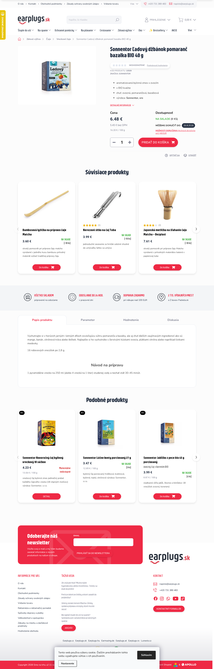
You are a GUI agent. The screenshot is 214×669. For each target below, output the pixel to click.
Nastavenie (67, 663)
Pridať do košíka (155, 142)
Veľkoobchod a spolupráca (31, 617)
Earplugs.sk (81, 640)
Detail (46, 496)
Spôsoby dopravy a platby (30, 612)
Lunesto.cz (146, 640)
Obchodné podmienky (51, 3)
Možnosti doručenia (175, 131)
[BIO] (46, 432)
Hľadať (117, 19)
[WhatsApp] (168, 598)
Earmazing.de (107, 640)
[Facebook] (155, 598)
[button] (196, 229)
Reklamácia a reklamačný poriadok (34, 608)
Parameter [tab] (88, 320)
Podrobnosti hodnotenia (157, 65)
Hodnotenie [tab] (131, 320)
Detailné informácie (120, 105)
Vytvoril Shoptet (163, 664)
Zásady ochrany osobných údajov (83, 3)
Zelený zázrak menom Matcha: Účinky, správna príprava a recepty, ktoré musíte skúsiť (77, 606)
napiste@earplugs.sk (169, 583)
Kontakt (32, 3)
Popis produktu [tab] (42, 320)
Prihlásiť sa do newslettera (93, 553)
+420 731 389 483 (168, 590)
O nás (21, 3)
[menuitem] (26, 30)
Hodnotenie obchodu (28, 630)
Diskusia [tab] (173, 320)
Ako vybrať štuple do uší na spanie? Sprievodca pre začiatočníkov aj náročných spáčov (78, 618)
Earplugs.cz (68, 640)
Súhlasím (146, 655)
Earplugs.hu (94, 640)
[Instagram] (161, 598)
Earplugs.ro (133, 640)
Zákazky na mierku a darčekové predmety (33, 625)
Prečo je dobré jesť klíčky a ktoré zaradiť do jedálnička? (79, 596)
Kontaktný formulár (169, 609)
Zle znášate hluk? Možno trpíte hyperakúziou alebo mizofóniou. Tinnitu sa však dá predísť (79, 586)
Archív (69, 628)
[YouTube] (175, 598)
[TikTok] (182, 598)
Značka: (120, 73)
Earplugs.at (121, 640)
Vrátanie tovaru (111, 3)
